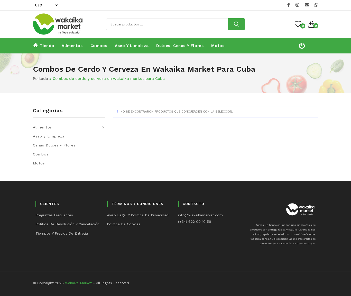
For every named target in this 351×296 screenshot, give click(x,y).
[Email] (306, 5)
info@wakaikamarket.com (200, 215)
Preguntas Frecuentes (54, 215)
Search (236, 24)
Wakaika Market (78, 283)
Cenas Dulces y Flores (54, 145)
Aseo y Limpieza (48, 136)
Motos (39, 163)
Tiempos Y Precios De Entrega (61, 233)
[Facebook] (288, 5)
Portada (40, 78)
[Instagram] (297, 5)
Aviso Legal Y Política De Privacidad (138, 215)
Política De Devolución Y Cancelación (67, 224)
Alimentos (42, 127)
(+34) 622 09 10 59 (194, 221)
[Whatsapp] (315, 5)
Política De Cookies (123, 224)
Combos (41, 154)
